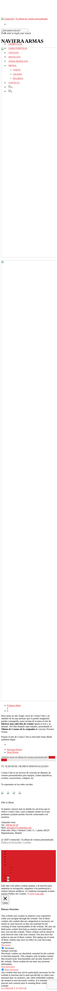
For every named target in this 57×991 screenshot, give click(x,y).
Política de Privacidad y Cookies (16, 842)
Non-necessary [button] (8, 967)
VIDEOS (17, 867)
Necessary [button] (6, 945)
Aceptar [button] (31, 893)
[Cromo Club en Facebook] (3, 794)
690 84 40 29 (12, 825)
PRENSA (11, 864)
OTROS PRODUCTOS (18, 862)
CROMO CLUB (15, 851)
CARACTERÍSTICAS (18, 854)
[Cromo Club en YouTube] (21, 794)
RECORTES (19, 872)
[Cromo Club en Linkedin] (15, 794)
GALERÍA (18, 870)
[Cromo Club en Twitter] (9, 794)
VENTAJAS (13, 856)
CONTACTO (13, 875)
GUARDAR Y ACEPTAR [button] (13, 988)
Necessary (9, 948)
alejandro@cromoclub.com (19, 827)
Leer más (39, 893)
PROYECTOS (14, 859)
